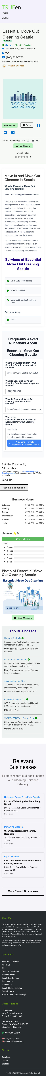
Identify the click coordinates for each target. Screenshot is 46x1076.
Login (5, 13)
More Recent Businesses (23, 891)
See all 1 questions (14, 487)
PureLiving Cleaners (13, 826)
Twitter (5, 1060)
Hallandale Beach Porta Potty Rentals (22, 797)
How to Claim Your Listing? (14, 994)
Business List (8, 981)
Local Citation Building (12, 987)
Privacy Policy (8, 974)
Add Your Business (10, 961)
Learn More (9, 125)
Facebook (6, 1057)
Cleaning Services (23, 44)
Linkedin (5, 1063)
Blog (4, 967)
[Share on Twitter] (28, 140)
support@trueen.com (13, 1041)
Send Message (24, 617)
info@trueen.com (11, 1038)
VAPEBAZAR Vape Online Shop (19, 717)
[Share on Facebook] (23, 140)
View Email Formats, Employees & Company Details (24, 443)
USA (7, 52)
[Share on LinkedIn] (32, 140)
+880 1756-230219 (12, 1032)
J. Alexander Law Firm (14, 680)
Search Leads (8, 991)
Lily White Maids (12, 856)
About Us (6, 964)
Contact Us (7, 984)
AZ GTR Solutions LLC (15, 699)
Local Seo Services (10, 977)
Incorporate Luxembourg (16, 659)
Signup (5, 17)
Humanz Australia (12, 638)
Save (28, 124)
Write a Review (23, 145)
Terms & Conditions (10, 971)
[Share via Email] (37, 140)
